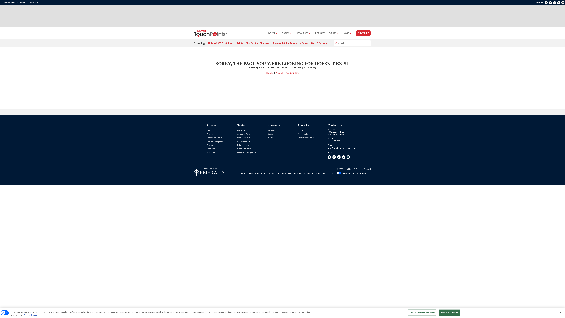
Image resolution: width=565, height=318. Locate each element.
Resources (302, 33)
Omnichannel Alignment (246, 153)
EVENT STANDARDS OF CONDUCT (300, 173)
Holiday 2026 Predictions (220, 43)
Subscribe (363, 33)
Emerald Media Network (14, 3)
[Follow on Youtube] (562, 2)
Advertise (33, 3)
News (209, 130)
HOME (269, 73)
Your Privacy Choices (326, 173)
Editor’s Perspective (214, 138)
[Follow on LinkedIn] (550, 2)
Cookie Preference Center (422, 313)
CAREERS (252, 173)
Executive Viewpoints (215, 142)
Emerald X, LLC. (349, 169)
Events (332, 33)
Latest (271, 33)
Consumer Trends (244, 134)
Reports (270, 138)
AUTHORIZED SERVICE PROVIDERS (271, 173)
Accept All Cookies (449, 313)
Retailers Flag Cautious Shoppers (253, 43)
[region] (282, 313)
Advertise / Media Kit (306, 138)
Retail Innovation (243, 145)
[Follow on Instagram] (558, 2)
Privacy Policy (30, 315)
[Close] (560, 312)
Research (270, 134)
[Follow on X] (554, 2)
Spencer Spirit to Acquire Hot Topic (290, 43)
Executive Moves (243, 138)
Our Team (301, 130)
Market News (242, 130)
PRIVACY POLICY (362, 173)
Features (210, 134)
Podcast (320, 33)
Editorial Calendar (304, 134)
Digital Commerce (244, 149)
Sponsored (211, 153)
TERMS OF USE (348, 173)
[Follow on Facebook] (546, 2)
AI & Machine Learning (246, 142)
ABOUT (279, 73)
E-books (270, 142)
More (346, 33)
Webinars (271, 130)
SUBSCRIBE (292, 73)
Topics (285, 33)
